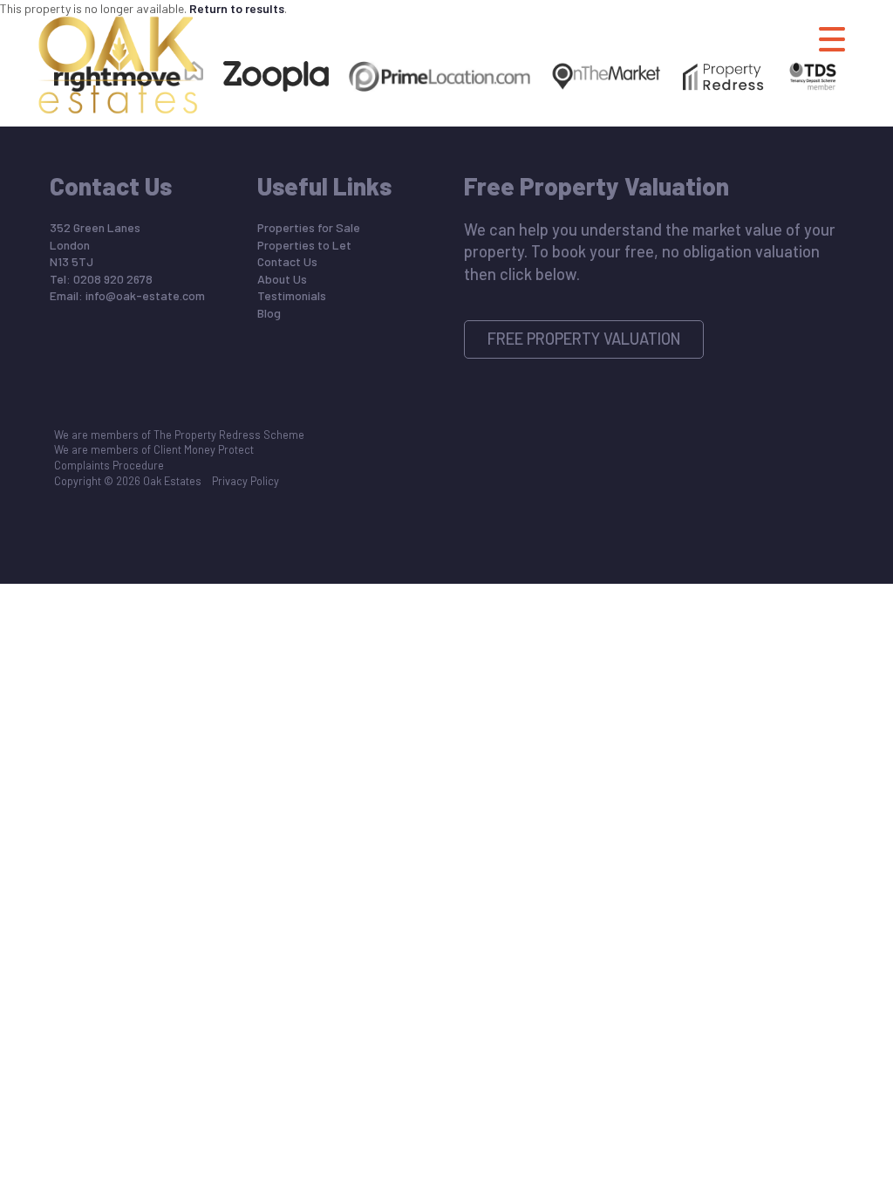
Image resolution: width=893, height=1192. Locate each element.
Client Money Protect (203, 449)
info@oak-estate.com (145, 295)
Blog (269, 312)
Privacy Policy (245, 481)
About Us (282, 278)
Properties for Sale (308, 227)
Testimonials (291, 295)
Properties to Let (304, 244)
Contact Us (287, 261)
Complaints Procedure (109, 465)
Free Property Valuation (584, 338)
